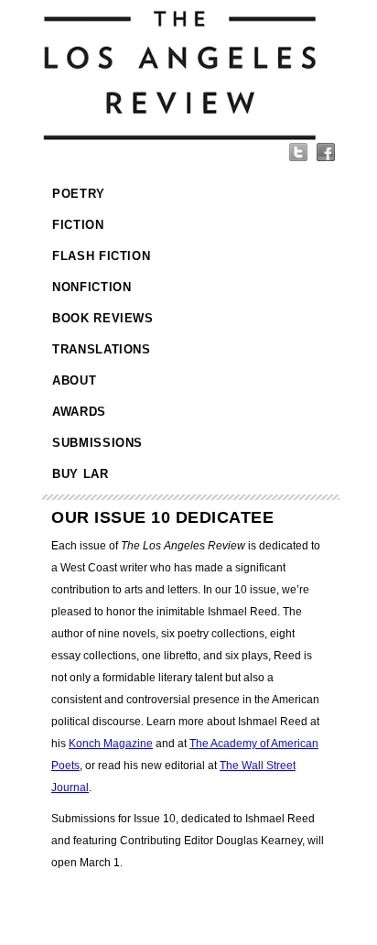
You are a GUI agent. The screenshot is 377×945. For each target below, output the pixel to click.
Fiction (78, 225)
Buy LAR (80, 474)
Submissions (97, 443)
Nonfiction (92, 287)
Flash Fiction (101, 256)
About (74, 380)
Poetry (78, 194)
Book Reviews (103, 318)
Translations (101, 349)
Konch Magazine (111, 743)
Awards (79, 411)
